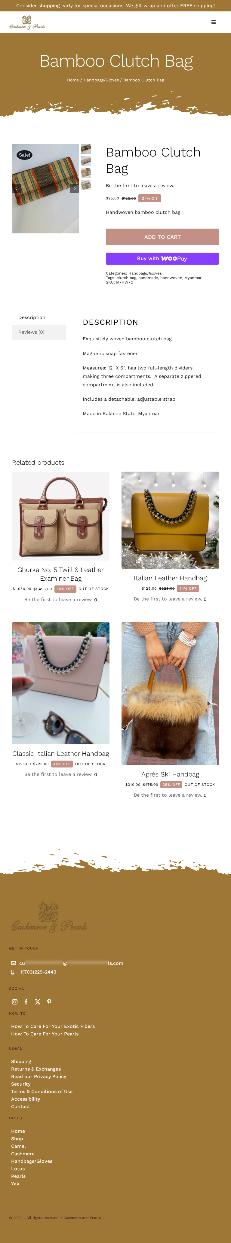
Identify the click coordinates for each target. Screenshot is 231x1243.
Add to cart (162, 237)
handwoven (171, 277)
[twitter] (37, 1001)
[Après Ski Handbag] (170, 626)
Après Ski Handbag (170, 774)
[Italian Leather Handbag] (170, 476)
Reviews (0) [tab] (31, 332)
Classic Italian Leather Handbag (60, 753)
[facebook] (26, 1001)
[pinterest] (49, 1001)
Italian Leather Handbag (170, 578)
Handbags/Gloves (145, 273)
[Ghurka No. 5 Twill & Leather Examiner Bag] (60, 476)
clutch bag (126, 277)
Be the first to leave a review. (140, 185)
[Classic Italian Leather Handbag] (60, 626)
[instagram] (14, 1001)
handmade (148, 277)
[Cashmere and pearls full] (27, 17)
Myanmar (193, 277)
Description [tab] (31, 317)
